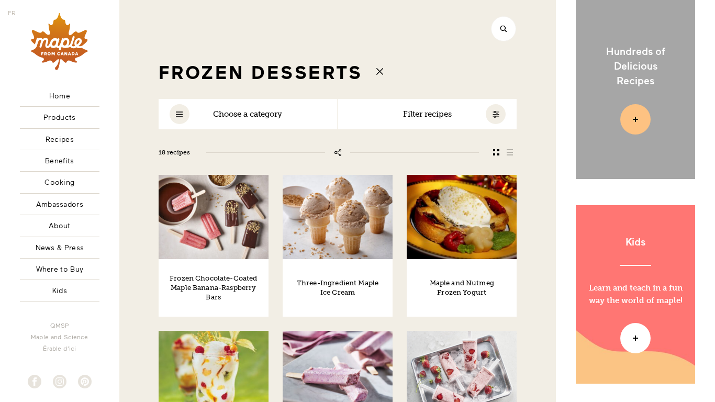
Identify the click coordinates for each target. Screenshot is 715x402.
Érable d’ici (59, 348)
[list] (510, 152)
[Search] (503, 29)
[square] (496, 152)
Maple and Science (59, 336)
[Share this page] (338, 152)
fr (12, 12)
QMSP (59, 325)
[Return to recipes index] (380, 71)
